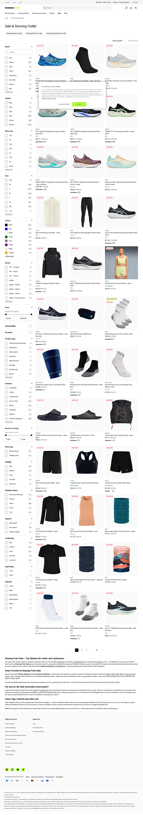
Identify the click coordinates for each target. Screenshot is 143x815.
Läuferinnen (44, 690)
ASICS (113, 674)
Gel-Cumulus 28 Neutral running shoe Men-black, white (121, 234)
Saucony (128, 674)
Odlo (12, 676)
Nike (117, 674)
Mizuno (122, 674)
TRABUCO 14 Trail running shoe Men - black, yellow (120, 133)
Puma (18, 676)
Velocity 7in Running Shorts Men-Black (117, 483)
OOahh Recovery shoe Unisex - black (82, 435)
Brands (52, 13)
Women (7, 2)
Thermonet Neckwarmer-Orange (116, 580)
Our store (135, 2)
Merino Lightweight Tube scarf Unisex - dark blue (86, 580)
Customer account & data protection (15, 735)
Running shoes (10, 13)
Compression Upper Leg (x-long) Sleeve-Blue (50, 385)
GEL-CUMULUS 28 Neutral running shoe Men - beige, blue (51, 133)
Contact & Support (10, 751)
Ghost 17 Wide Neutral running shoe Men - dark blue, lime (120, 629)
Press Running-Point (38, 731)
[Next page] (102, 650)
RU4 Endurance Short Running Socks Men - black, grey (86, 386)
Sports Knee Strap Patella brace (80, 334)
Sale (59, 13)
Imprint (54, 98)
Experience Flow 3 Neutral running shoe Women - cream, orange (121, 183)
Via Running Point (38, 727)
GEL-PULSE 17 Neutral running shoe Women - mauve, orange (85, 183)
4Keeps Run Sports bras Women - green (118, 283)
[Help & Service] (126, 8)
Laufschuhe (61, 662)
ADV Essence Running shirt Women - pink (83, 531)
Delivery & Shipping (10, 727)
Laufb (75, 662)
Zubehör (99, 662)
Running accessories (39, 13)
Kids (20, 2)
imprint (28, 776)
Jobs (34, 724)
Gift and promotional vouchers (13, 743)
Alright (79, 104)
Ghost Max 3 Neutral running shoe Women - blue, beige (121, 82)
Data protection (49, 776)
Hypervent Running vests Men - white (48, 233)
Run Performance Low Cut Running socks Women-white (118, 386)
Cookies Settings (64, 104)
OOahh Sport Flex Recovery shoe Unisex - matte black (51, 436)
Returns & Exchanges (11, 731)
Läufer (35, 690)
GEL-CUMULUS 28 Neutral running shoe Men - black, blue (85, 133)
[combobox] (78, 8)
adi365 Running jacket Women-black (48, 283)
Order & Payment (10, 724)
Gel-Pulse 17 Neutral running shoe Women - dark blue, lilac (52, 335)
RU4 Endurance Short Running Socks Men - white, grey (86, 629)
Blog (65, 13)
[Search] (45, 8)
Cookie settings (9, 754)
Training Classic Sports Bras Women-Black (84, 483)
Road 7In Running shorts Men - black (48, 483)
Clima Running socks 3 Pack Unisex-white (119, 334)
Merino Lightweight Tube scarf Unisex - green (120, 531)
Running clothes (23, 13)
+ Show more (8, 92)
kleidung (80, 662)
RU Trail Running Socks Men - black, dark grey (85, 81)
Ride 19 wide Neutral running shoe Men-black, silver (85, 284)
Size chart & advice (10, 739)
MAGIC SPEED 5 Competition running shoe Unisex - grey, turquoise (52, 183)
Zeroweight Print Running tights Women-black (85, 233)
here (70, 96)
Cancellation (59, 776)
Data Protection (46, 98)
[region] (72, 95)
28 (97, 650)
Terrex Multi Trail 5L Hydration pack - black (119, 435)
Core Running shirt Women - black (47, 531)
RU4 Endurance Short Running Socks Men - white (52, 628)
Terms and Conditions (37, 776)
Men (14, 2)
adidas (108, 674)
